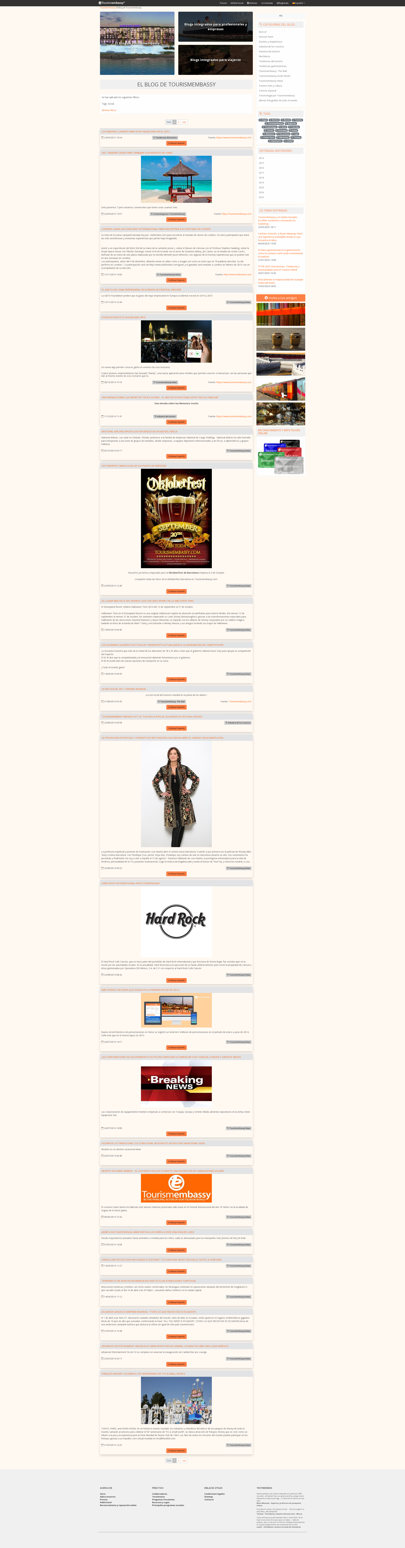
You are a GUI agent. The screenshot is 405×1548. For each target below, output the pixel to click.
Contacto (209, 1499)
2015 (261, 162)
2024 (261, 192)
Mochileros (264, 56)
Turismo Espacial (267, 90)
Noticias (253, 3)
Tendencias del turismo (166, 137)
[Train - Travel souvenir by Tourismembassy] (280, 389)
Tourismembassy (107, 7)
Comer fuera (268, 137)
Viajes (264, 120)
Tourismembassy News (169, 274)
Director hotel (266, 36)
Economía (282, 130)
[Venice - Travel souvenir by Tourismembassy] (280, 414)
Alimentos (269, 134)
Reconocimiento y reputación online (279, 432)
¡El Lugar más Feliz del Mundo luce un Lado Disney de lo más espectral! (148, 600)
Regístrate (284, 3)
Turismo (298, 120)
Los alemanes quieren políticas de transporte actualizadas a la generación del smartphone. (163, 644)
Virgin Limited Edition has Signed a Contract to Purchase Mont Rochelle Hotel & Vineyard (161, 1259)
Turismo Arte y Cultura (270, 85)
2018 (261, 177)
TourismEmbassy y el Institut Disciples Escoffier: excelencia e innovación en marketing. (277, 220)
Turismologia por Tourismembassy (169, 214)
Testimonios (158, 1496)
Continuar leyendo (176, 143)
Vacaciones (284, 134)
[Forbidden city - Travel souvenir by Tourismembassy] (280, 364)
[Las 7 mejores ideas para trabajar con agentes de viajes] (176, 179)
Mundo (286, 120)
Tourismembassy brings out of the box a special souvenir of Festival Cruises (152, 716)
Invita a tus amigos (282, 298)
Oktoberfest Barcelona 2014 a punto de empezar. (134, 465)
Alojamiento (276, 141)
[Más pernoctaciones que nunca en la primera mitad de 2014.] (176, 1010)
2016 (261, 167)
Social (294, 130)
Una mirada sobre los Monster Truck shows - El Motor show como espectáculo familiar (160, 397)
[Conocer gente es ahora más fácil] (176, 342)
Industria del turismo (166, 416)
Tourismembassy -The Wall (172, 701)
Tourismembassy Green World (274, 75)
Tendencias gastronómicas (273, 66)
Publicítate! (106, 1502)
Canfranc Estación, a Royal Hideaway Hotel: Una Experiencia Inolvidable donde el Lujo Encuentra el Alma (280, 237)
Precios (223, 3)
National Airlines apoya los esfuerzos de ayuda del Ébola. (140, 431)
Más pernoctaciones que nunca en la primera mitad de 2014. (141, 989)
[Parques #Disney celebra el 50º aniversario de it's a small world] (176, 1400)
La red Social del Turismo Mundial (124, 688)
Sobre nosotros (107, 1496)
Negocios (291, 123)
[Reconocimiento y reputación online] (281, 456)
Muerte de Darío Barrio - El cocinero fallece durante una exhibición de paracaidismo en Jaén (163, 1170)
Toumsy (297, 137)
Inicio (103, 1494)
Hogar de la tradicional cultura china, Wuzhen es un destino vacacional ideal (153, 1143)
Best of (262, 31)
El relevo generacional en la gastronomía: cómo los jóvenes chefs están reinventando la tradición (280, 253)
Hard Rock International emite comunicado (131, 883)
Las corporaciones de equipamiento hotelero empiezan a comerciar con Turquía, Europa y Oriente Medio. (171, 1056)
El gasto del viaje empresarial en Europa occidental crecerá (141, 289)
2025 (261, 197)
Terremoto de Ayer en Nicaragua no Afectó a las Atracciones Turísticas (149, 1280)
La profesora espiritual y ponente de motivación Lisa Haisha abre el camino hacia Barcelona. (163, 737)
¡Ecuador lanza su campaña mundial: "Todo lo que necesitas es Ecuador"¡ (149, 1311)
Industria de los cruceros (238, 722)
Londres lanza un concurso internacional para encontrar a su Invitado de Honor (156, 228)
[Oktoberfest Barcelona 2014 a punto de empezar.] (176, 518)
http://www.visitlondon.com (238, 274)
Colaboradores (159, 1494)
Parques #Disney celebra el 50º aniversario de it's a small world (143, 1373)
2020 (261, 187)
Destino (275, 120)
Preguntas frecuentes (163, 1499)
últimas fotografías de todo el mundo (278, 100)
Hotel (283, 127)
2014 (261, 158)
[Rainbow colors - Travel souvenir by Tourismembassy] (280, 314)
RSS (280, 15)
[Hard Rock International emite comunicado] (176, 922)
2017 (261, 172)
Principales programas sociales (168, 1505)
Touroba (295, 127)
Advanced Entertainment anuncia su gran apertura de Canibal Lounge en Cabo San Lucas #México (165, 1346)
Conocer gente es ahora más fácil (124, 317)
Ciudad (289, 141)
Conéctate (268, 3)
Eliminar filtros (109, 110)
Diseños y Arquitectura (270, 41)
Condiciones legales (214, 1494)
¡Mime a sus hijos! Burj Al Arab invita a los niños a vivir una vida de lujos (148, 1232)
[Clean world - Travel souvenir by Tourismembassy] (280, 339)
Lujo (296, 134)
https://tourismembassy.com (237, 213)
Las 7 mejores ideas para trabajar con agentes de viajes (137, 152)
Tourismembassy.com (240, 701)
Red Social (238, 3)
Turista (269, 130)
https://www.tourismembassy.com (234, 137)
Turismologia (271, 127)
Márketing (284, 137)
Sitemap (208, 1496)
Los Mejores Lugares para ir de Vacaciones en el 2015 (136, 131)
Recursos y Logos (161, 1502)
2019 (261, 182)
